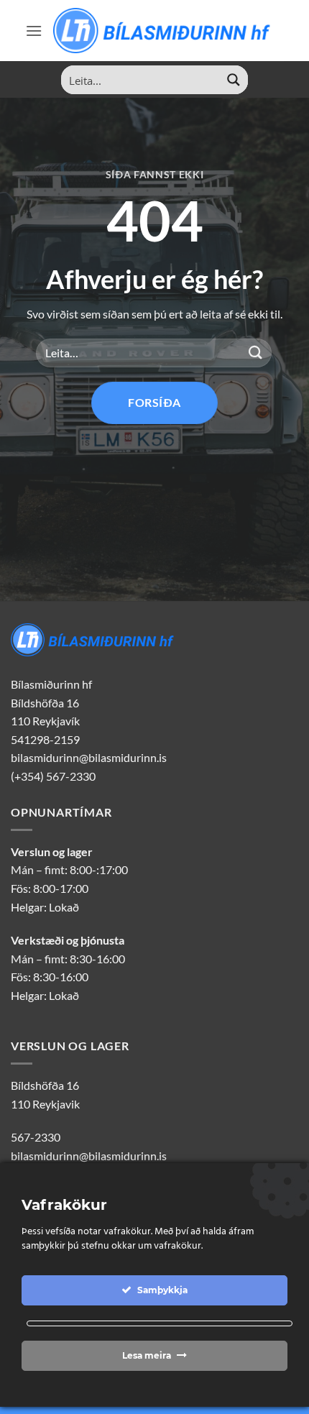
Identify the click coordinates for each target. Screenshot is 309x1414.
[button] (33, 30)
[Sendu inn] (255, 353)
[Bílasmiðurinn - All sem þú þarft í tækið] (163, 30)
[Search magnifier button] (233, 79)
